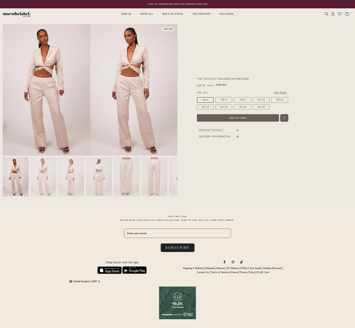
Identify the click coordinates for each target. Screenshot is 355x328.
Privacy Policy (247, 272)
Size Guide (255, 268)
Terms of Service (220, 272)
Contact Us (203, 272)
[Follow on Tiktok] (241, 262)
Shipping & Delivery (193, 268)
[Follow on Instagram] (232, 262)
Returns (221, 268)
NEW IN (126, 14)
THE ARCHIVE (201, 14)
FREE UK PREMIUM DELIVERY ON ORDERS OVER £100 (177, 4)
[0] (339, 14)
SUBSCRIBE (178, 247)
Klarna (234, 272)
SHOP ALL (146, 14)
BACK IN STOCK (173, 14)
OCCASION (226, 14)
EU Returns (233, 268)
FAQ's (244, 268)
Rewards (210, 268)
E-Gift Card (263, 272)
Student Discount (272, 268)
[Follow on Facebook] (224, 262)
